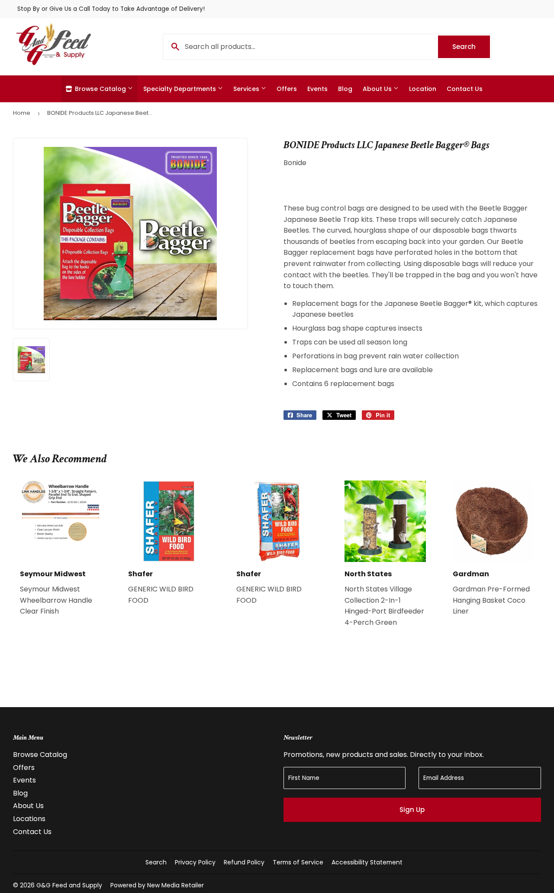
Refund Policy (244, 862)
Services (247, 88)
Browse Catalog (100, 88)
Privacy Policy (195, 862)
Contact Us (465, 88)
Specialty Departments (180, 88)
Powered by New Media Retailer (157, 885)
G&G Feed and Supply (69, 885)
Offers (287, 88)
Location (422, 88)
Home (21, 113)
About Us (378, 88)
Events (317, 88)
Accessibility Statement (367, 862)
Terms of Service (298, 862)
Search (471, 46)
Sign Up (412, 809)
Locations (29, 819)
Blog (345, 88)
